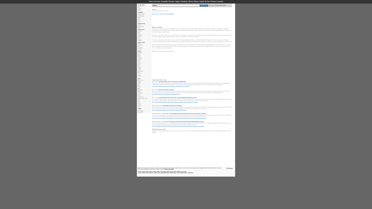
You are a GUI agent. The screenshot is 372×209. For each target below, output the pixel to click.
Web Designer (190, 172)
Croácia (139, 56)
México (139, 27)
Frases (147, 172)
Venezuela (140, 40)
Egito (139, 84)
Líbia (139, 85)
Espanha (139, 59)
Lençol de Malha (177, 171)
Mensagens (151, 172)
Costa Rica (140, 45)
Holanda (139, 63)
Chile (139, 33)
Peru (139, 37)
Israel (139, 101)
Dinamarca (140, 57)
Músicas (155, 172)
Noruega (139, 67)
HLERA (143, 171)
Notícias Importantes (165, 172)
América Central (141, 16)
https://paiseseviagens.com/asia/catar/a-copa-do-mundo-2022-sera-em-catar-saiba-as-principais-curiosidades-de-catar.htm (175, 102)
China (139, 95)
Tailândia (139, 105)
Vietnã (139, 106)
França (139, 60)
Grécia (139, 61)
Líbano (139, 103)
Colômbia (140, 35)
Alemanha (140, 52)
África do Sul (140, 80)
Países (153, 13)
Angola (139, 81)
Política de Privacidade (169, 169)
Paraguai (139, 36)
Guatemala (140, 47)
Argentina (140, 30)
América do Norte (141, 13)
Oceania (139, 21)
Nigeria (139, 86)
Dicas (139, 7)
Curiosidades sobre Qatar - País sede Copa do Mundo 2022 (172, 81)
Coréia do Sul (140, 96)
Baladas (158, 171)
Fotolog (150, 171)
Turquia (139, 75)
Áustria (139, 53)
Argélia (139, 82)
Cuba (139, 46)
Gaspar (159, 172)
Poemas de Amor (173, 172)
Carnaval (139, 172)
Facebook (140, 8)
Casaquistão (140, 92)
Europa (139, 17)
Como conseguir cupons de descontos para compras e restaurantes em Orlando (187, 113)
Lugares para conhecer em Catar (166, 89)
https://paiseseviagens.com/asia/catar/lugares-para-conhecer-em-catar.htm (166, 94)
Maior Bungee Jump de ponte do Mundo (172, 105)
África (139, 18)
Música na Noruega (169, 13)
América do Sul (141, 14)
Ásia (139, 20)
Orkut (147, 171)
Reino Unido (140, 71)
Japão (139, 102)
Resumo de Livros (170, 171)
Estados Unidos (141, 26)
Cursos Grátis (183, 171)
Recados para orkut (183, 172)
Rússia (139, 72)
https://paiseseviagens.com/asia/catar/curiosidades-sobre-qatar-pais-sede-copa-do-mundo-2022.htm (170, 86)
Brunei (139, 91)
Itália (139, 65)
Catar (139, 94)
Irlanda (139, 64)
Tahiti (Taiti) (140, 112)
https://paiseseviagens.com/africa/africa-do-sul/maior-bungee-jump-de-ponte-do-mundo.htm (169, 110)
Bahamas (139, 43)
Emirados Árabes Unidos (143, 98)
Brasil (139, 32)
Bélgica (139, 55)
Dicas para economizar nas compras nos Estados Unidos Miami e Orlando (186, 121)
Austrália (139, 109)
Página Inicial (140, 6)
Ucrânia (139, 76)
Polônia (139, 68)
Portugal (139, 70)
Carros (178, 172)
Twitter (139, 10)
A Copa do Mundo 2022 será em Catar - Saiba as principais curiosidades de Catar (177, 97)
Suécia (139, 74)
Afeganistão (140, 90)
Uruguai (139, 39)
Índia (139, 99)
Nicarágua (140, 49)
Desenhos (144, 172)
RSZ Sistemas (230, 168)
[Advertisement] (187, 20)
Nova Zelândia (140, 111)
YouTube (154, 171)
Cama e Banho (163, 171)
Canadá (139, 24)
